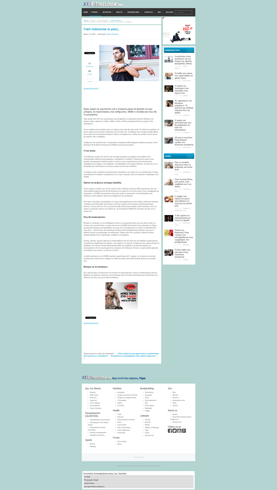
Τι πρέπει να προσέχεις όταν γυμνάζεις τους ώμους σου (182, 89)
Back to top (139, 457)
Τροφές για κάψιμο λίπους (126, 397)
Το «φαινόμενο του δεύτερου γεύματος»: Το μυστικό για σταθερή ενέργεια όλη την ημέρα (184, 107)
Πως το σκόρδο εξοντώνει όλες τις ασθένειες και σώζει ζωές (183, 166)
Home (85, 12)
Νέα (146, 403)
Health (119, 12)
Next (191, 50)
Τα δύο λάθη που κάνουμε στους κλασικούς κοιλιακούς (182, 253)
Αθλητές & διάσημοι (152, 427)
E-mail (90, 74)
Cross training (95, 403)
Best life (148, 422)
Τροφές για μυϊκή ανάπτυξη (127, 395)
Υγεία (119, 414)
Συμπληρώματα (150, 400)
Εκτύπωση (89, 66)
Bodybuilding (133, 12)
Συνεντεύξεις (122, 441)
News (119, 444)
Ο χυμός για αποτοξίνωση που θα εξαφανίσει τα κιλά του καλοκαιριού (183, 125)
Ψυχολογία (121, 433)
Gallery (169, 12)
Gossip (147, 419)
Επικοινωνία (176, 422)
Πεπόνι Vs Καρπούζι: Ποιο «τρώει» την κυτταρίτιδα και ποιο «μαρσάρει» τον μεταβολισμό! (184, 236)
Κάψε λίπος (94, 395)
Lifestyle (148, 12)
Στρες (119, 422)
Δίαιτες (119, 403)
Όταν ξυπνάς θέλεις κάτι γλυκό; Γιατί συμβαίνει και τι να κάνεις (184, 183)
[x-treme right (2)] (179, 44)
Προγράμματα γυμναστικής (100, 420)
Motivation (148, 408)
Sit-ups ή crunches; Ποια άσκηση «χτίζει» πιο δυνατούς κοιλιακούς (184, 141)
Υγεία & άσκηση (116, 20)
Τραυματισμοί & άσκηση (126, 419)
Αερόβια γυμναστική (97, 435)
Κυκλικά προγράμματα (98, 432)
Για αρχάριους (95, 405)
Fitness (94, 12)
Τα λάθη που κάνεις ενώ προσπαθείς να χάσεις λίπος (184, 75)
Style (146, 430)
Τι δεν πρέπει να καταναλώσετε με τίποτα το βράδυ (182, 217)
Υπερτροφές (121, 400)
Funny (147, 433)
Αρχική (86, 20)
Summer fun (149, 435)
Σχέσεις (175, 405)
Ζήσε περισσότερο (124, 427)
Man (174, 392)
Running (93, 446)
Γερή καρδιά (121, 425)
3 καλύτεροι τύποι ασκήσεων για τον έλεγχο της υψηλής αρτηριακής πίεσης (183, 60)
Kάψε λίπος (187, 81)
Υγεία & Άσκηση (112, 34)
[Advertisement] (163, 4)
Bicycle (92, 444)
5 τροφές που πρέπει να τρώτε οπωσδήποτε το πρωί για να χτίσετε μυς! (183, 201)
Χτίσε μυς (93, 397)
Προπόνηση (149, 392)
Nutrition (107, 12)
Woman (175, 395)
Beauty (147, 425)
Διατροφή (186, 115)
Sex (159, 12)
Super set (93, 400)
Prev (188, 50)
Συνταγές (186, 132)
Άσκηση (185, 96)
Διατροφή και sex (178, 400)
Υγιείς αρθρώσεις (123, 430)
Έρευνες (120, 417)
